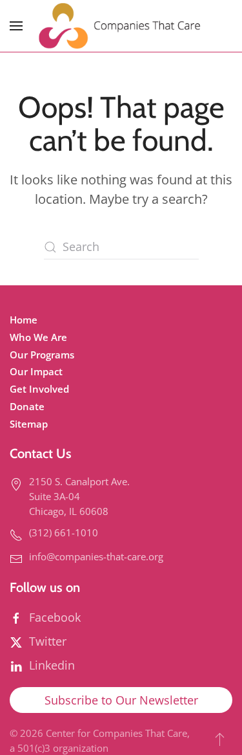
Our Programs (42, 354)
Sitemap (29, 423)
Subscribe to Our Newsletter (121, 700)
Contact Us (41, 453)
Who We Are (38, 337)
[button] (16, 26)
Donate (27, 406)
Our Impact (36, 371)
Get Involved (39, 388)
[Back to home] (121, 26)
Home (23, 319)
